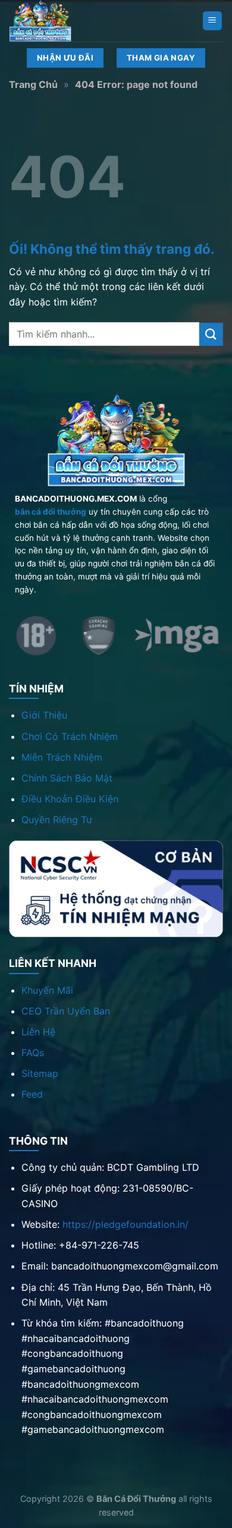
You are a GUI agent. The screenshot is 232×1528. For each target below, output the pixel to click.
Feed (32, 1094)
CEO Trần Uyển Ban (65, 1011)
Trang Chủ (33, 84)
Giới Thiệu (44, 715)
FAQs (32, 1052)
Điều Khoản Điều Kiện (69, 799)
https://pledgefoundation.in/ (125, 1224)
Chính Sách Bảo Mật (66, 778)
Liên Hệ (38, 1032)
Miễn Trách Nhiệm (61, 757)
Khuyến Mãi (47, 990)
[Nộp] (211, 334)
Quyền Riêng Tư (56, 820)
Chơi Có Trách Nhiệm (69, 736)
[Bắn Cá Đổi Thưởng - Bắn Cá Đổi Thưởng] (68, 21)
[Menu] (212, 21)
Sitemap (39, 1073)
